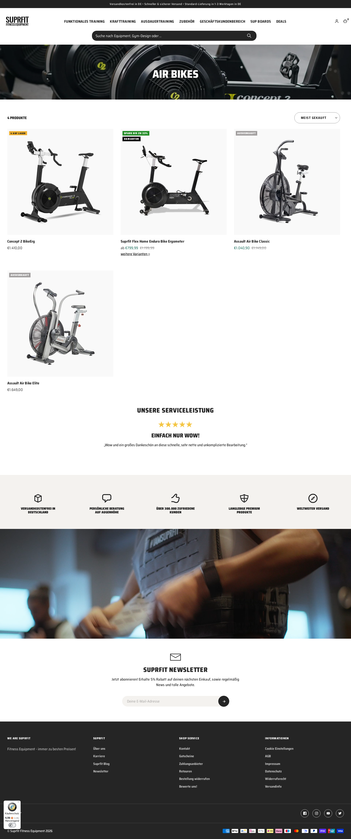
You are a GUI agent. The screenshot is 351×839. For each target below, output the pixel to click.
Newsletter (100, 771)
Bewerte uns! (188, 786)
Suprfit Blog (101, 763)
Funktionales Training (84, 21)
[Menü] (18, 803)
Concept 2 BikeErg (21, 241)
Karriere (99, 756)
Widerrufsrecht (275, 778)
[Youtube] (328, 813)
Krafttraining (123, 21)
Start (249, 35)
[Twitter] (340, 813)
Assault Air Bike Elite (23, 383)
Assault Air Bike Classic (252, 241)
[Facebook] (305, 813)
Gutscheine (186, 756)
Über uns (99, 748)
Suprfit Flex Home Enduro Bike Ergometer (152, 241)
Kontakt (184, 748)
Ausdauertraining (157, 21)
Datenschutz (273, 771)
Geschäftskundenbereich (222, 21)
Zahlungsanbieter (191, 763)
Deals (281, 21)
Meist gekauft (314, 117)
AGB (268, 756)
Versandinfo (273, 786)
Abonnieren (223, 701)
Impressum (272, 763)
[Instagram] (316, 813)
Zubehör (187, 21)
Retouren (185, 771)
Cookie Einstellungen (279, 748)
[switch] (12, 825)
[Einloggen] (337, 21)
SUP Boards (260, 21)
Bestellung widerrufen (194, 778)
